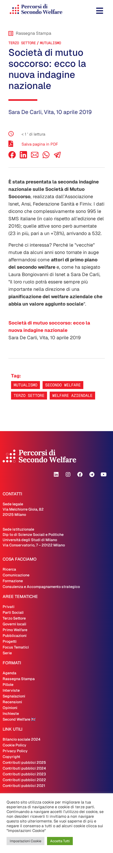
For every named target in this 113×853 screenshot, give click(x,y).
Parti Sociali (13, 612)
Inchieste (11, 713)
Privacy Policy (15, 751)
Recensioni (12, 702)
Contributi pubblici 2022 (24, 779)
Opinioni (10, 707)
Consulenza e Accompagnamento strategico (41, 586)
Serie (7, 653)
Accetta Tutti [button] (60, 841)
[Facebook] (12, 156)
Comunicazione (16, 575)
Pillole (8, 684)
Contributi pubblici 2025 (24, 762)
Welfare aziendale (72, 395)
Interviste (11, 690)
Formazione (13, 580)
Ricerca (9, 569)
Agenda (9, 673)
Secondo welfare (63, 384)
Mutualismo (50, 43)
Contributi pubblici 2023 (24, 774)
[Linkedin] (56, 474)
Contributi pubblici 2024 (24, 768)
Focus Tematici (16, 647)
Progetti (10, 641)
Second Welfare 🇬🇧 (19, 719)
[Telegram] (91, 474)
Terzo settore (29, 395)
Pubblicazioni (15, 635)
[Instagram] (68, 474)
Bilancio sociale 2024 (21, 739)
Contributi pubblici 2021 (24, 785)
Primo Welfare (15, 629)
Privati (8, 606)
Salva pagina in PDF (40, 144)
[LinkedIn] (23, 156)
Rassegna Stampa (19, 678)
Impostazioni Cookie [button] (25, 841)
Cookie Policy (14, 745)
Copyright (11, 756)
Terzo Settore (22, 43)
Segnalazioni (14, 696)
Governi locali (14, 624)
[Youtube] (103, 474)
